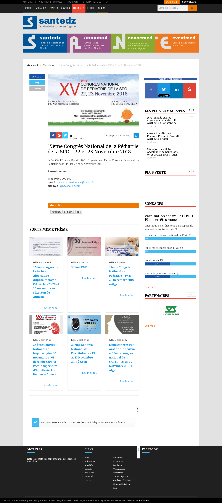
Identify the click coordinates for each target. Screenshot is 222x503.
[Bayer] (170, 310)
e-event (91, 8)
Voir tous (150, 287)
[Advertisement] (138, 22)
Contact (102, 8)
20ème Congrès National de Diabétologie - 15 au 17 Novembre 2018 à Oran (83, 353)
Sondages (117, 465)
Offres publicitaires (121, 484)
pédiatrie (69, 212)
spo (79, 212)
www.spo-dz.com (70, 185)
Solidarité (89, 476)
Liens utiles (118, 473)
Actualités (40, 8)
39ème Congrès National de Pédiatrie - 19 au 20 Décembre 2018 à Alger (121, 275)
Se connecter (189, 2)
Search (192, 8)
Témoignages (119, 469)
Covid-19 (54, 8)
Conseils (65, 8)
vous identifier (60, 422)
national (56, 212)
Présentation (90, 461)
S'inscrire (171, 2)
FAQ (115, 488)
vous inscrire (77, 422)
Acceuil (28, 8)
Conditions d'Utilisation (123, 480)
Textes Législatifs (120, 476)
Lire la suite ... (51, 308)
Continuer (144, 500)
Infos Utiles (118, 457)
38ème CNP (79, 267)
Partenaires (118, 461)
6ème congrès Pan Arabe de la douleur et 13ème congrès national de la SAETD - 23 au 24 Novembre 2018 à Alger (122, 357)
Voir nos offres (175, 79)
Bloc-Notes (78, 8)
